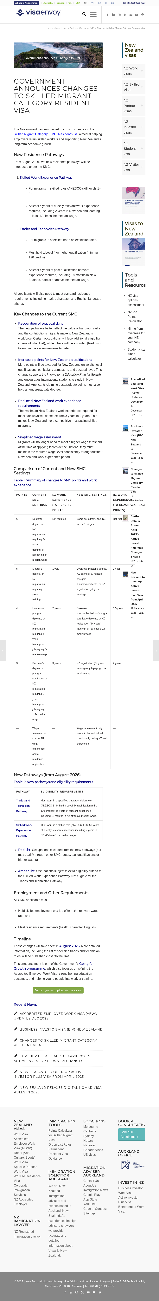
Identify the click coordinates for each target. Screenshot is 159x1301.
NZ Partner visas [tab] (129, 105)
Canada (60, 3)
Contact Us (91, 1180)
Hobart (88, 1140)
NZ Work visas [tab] (130, 71)
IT (106, 3)
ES (112, 3)
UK (70, 3)
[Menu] (91, 14)
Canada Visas (93, 1150)
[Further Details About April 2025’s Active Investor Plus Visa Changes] (3, 650)
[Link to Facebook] (108, 15)
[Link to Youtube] (137, 15)
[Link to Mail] (131, 15)
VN (92, 3)
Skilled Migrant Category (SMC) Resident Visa (46, 134)
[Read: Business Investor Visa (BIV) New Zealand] (125, 428)
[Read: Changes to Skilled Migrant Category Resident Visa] (125, 470)
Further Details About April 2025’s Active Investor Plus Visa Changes (137, 534)
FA (99, 3)
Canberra (89, 1131)
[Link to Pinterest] (142, 15)
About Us (89, 1185)
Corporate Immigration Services (22, 1190)
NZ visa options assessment (136, 300)
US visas (89, 1154)
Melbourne (90, 1126)
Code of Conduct (95, 1208)
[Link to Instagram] (119, 15)
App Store (90, 1199)
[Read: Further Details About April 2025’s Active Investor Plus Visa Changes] (125, 518)
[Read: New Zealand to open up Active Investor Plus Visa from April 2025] (125, 574)
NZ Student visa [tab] (130, 148)
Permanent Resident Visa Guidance (58, 1154)
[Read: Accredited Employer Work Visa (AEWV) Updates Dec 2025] (125, 381)
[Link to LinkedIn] (113, 15)
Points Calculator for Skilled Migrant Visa (60, 1135)
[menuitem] (27, 3)
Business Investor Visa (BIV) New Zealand (61, 1029)
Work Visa (21, 1134)
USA (78, 3)
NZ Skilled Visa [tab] (132, 87)
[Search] (82, 14)
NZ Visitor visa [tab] (131, 167)
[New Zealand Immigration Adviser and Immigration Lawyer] (44, 14)
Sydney (88, 1136)
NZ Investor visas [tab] (130, 127)
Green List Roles (60, 1144)
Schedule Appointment (26, 3)
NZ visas (89, 1145)
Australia (48, 3)
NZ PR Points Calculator (135, 317)
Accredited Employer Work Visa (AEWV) (24, 1143)
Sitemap (89, 1213)
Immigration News (95, 1190)
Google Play (91, 1194)
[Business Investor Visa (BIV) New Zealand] (156, 650)
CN (85, 3)
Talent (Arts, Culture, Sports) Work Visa (24, 1157)
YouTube (89, 1204)
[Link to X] (125, 15)
